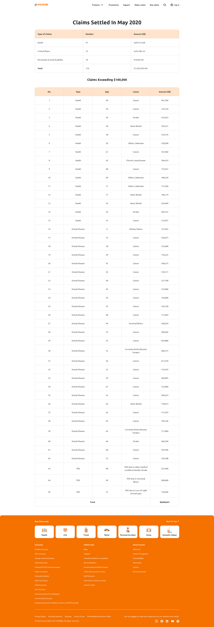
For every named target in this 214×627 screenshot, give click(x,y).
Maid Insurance (41, 585)
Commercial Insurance (43, 598)
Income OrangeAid (140, 554)
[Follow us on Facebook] (161, 621)
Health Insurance (41, 549)
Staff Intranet (89, 576)
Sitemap (68, 616)
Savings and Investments (44, 558)
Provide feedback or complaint (96, 558)
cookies (134, 616)
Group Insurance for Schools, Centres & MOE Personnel (56, 603)
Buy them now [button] (41, 521)
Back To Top (171, 521)
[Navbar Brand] (41, 5)
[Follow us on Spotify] (178, 621)
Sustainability (138, 558)
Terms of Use (79, 616)
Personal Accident (42, 576)
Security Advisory (55, 616)
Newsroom (137, 562)
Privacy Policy (40, 616)
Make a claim (140, 5)
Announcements (139, 571)
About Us (136, 549)
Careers (136, 567)
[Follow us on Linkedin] (167, 621)
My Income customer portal (95, 580)
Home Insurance (41, 580)
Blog (85, 549)
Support (126, 5)
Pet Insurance (40, 589)
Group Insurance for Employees (47, 594)
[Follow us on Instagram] (156, 621)
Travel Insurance (41, 562)
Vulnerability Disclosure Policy (99, 616)
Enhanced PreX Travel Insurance (47, 567)
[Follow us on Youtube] (172, 621)
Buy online (154, 5)
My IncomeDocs (90, 562)
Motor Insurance (41, 571)
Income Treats (89, 585)
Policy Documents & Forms (94, 571)
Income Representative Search (96, 567)
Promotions (114, 5)
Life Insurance (40, 554)
